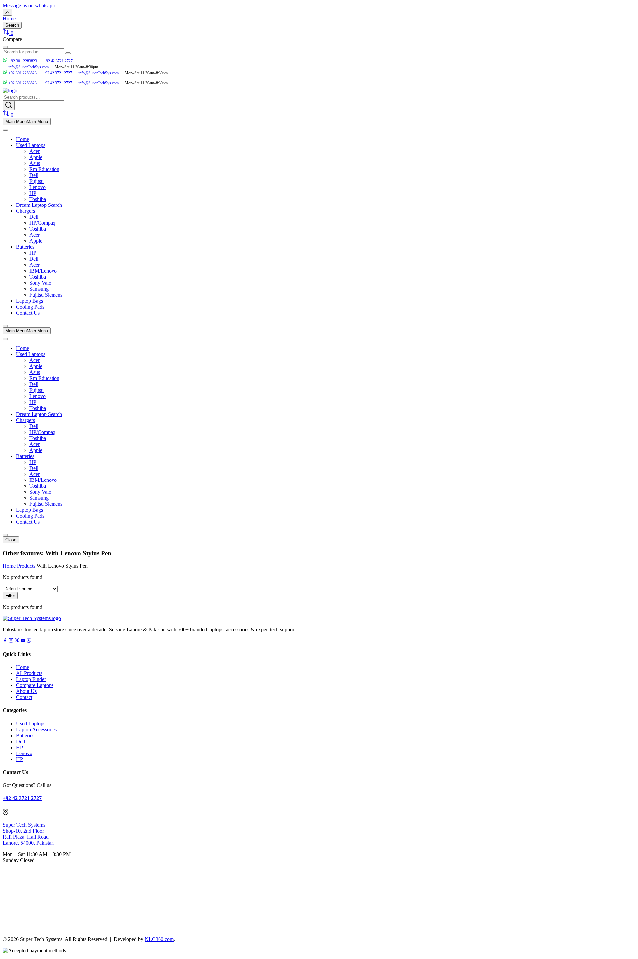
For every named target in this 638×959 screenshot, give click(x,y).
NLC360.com (159, 939)
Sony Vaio (40, 283)
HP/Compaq (42, 223)
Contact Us (28, 313)
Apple (35, 157)
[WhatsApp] (29, 641)
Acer (34, 151)
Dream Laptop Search (39, 205)
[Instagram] (12, 641)
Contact (24, 697)
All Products (29, 673)
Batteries (25, 247)
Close (10, 539)
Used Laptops (30, 145)
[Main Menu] (5, 130)
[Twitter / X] (18, 641)
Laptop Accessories (36, 729)
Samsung (39, 289)
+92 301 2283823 (23, 61)
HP (32, 193)
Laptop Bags (29, 301)
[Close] (5, 326)
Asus (34, 163)
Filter (10, 595)
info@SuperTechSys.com (98, 73)
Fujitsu (36, 181)
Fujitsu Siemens (45, 295)
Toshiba (37, 199)
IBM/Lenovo (43, 271)
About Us (26, 691)
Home (22, 139)
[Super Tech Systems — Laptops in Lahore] (32, 618)
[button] (29, 5)
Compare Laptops (34, 685)
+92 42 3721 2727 (58, 61)
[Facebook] (6, 641)
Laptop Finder (31, 679)
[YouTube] (24, 641)
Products (26, 566)
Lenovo (37, 187)
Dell (33, 175)
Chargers (25, 211)
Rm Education (44, 169)
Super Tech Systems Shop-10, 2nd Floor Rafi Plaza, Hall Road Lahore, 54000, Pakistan (28, 834)
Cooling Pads (30, 307)
